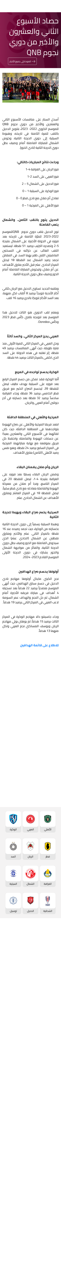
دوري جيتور (52, 1008)
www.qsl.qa (27, 1255)
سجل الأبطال (51, 978)
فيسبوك (44, 824)
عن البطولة (52, 1110)
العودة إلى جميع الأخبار (20, 61)
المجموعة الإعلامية (47, 1150)
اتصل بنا (53, 1226)
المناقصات (52, 1185)
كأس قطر (53, 1043)
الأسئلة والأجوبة (49, 1231)
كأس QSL (52, 1084)
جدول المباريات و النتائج (46, 952)
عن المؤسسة (50, 1175)
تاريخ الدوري (51, 968)
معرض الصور (51, 1140)
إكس (45, 833)
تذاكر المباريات (50, 984)
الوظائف (53, 1190)
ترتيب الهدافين (50, 963)
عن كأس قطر (50, 1064)
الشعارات (53, 1161)
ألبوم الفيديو (51, 1145)
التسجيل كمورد (50, 1201)
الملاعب (53, 989)
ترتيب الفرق (52, 957)
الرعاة (55, 994)
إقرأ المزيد (48, 724)
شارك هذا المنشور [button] (40, 813)
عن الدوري (52, 973)
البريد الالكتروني (40, 843)
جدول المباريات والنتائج (46, 1013)
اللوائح (54, 1211)
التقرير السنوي (50, 1196)
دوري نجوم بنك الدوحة (46, 947)
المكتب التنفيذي (49, 1180)
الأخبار (55, 1134)
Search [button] (13, 6)
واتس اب (15, 824)
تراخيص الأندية (50, 1206)
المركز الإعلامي (49, 1155)
